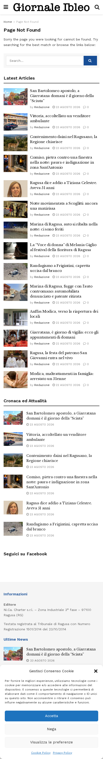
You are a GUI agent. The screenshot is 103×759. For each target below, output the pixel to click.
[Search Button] (90, 60)
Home (8, 21)
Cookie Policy (41, 752)
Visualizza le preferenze (51, 742)
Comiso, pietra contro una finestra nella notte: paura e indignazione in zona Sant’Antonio (62, 162)
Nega (51, 729)
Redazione (42, 107)
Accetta (51, 716)
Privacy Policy (62, 752)
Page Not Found (27, 21)
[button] (95, 671)
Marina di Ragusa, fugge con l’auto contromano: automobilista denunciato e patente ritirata (61, 291)
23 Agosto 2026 (67, 107)
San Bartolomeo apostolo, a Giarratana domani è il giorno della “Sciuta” (62, 95)
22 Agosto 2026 (67, 302)
